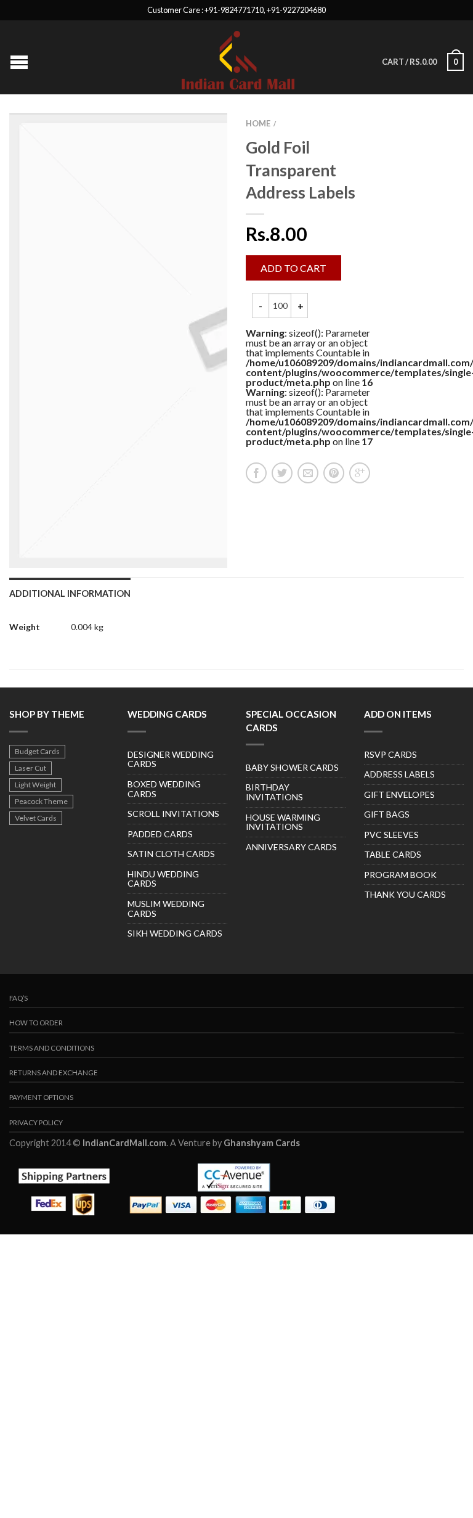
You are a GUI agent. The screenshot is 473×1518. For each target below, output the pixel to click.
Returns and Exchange (53, 1073)
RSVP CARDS (390, 754)
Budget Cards (37, 751)
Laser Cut (30, 768)
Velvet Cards (36, 818)
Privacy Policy (36, 1122)
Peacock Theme (41, 801)
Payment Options (41, 1097)
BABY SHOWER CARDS (292, 767)
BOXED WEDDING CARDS (164, 789)
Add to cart (293, 268)
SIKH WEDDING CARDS (174, 933)
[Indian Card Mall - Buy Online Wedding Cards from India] (238, 57)
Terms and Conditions (51, 1048)
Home (258, 123)
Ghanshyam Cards (262, 1143)
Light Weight (35, 784)
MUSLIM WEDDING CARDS (165, 908)
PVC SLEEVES (391, 834)
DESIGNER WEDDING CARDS (170, 759)
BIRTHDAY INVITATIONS (274, 792)
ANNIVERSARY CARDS (291, 847)
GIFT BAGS (387, 814)
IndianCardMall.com (124, 1143)
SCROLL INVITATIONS (173, 813)
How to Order (36, 1023)
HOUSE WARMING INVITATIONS (283, 822)
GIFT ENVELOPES (399, 794)
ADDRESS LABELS (399, 774)
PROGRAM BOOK (400, 874)
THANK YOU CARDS (405, 894)
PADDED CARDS (160, 834)
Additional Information (70, 593)
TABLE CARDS (392, 854)
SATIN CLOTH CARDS (171, 853)
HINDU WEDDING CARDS (163, 879)
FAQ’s (18, 998)
